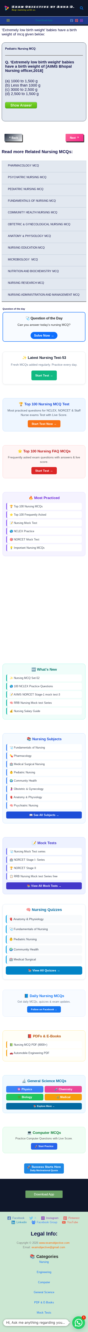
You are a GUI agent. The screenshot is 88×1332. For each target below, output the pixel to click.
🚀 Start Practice (44, 1146)
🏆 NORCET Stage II (23, 868)
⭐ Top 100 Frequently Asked (28, 514)
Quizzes (44, 1322)
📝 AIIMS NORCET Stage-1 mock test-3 (35, 694)
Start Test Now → (44, 423)
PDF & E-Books (44, 1302)
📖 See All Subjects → (44, 815)
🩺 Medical (63, 1097)
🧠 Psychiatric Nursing (24, 805)
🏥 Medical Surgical (22, 959)
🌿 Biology (25, 1097)
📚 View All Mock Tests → (44, 885)
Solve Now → (44, 335)
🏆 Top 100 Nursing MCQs (26, 506)
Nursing (44, 1261)
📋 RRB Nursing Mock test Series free (33, 876)
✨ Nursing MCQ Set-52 (25, 678)
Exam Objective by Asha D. (43, 6)
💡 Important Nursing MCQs (27, 547)
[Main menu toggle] (8, 20)
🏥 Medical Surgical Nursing (27, 764)
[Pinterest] (76, 20)
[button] (82, 8)
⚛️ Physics (24, 1089)
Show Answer (21, 105)
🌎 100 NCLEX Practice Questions (31, 686)
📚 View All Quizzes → (44, 970)
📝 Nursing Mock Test (23, 523)
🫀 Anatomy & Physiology (26, 797)
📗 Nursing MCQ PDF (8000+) (28, 1044)
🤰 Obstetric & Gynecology (27, 789)
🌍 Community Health (23, 780)
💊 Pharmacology (21, 755)
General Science (44, 1292)
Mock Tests (44, 1312)
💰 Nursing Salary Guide (25, 711)
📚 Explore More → (44, 1106)
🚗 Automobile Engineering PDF (29, 1053)
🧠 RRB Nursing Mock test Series (31, 702)
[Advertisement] (44, 610)
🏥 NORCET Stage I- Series (27, 859)
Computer (44, 1282)
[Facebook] (71, 20)
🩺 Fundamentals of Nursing (27, 747)
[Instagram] (81, 20)
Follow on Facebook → (44, 1009)
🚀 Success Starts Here (44, 1168)
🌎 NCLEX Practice (22, 531)
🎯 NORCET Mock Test (24, 539)
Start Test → (44, 375)
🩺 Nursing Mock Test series (27, 851)
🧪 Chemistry (63, 1089)
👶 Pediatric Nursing (22, 772)
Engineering (44, 1272)
